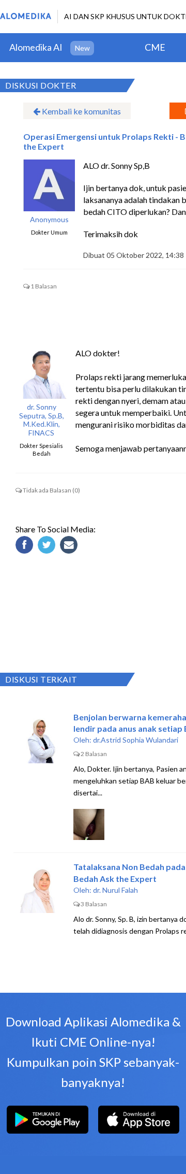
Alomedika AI (36, 47)
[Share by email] (70, 546)
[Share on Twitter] (48, 546)
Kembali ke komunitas (80, 111)
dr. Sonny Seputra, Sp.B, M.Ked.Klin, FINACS (41, 420)
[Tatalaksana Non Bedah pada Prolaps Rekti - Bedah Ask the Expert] (39, 887)
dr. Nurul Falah (115, 890)
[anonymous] (49, 185)
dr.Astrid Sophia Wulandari (135, 739)
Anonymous (49, 219)
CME (155, 47)
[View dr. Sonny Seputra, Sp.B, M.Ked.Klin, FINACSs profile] (41, 373)
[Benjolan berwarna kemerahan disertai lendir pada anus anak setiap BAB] (39, 737)
